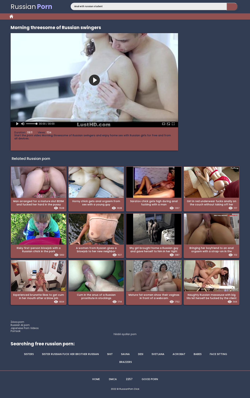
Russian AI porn (20, 325)
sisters (29, 354)
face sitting (218, 354)
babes (198, 354)
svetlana (158, 354)
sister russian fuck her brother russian (70, 354)
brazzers (125, 362)
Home (11, 16)
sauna (125, 354)
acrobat (179, 354)
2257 (129, 379)
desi (140, 354)
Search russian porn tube (232, 7)
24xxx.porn (17, 322)
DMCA (113, 379)
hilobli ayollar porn (125, 334)
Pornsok (15, 331)
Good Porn (150, 379)
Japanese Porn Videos (25, 328)
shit (110, 354)
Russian (31, 7)
